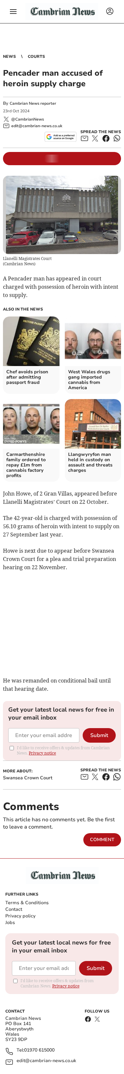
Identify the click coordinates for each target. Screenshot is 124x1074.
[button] (13, 11)
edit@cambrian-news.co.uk (46, 1061)
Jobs (10, 922)
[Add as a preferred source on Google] (60, 137)
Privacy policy (20, 916)
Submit (99, 735)
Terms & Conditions (27, 903)
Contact (13, 909)
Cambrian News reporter (33, 103)
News (9, 56)
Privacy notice (42, 753)
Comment (102, 839)
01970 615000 (39, 1050)
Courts (36, 56)
